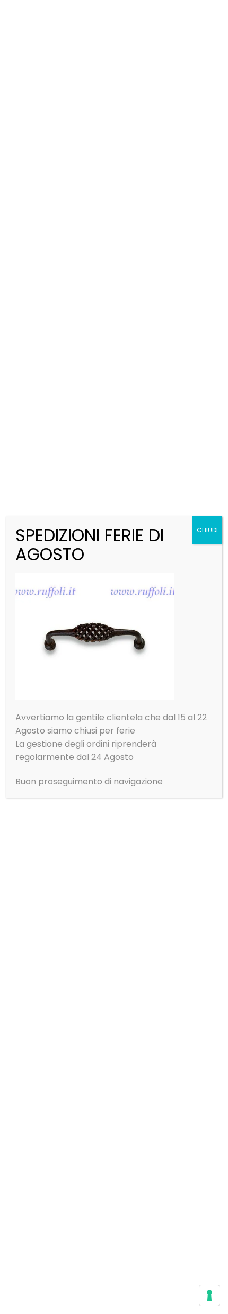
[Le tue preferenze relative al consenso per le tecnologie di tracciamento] (209, 1295)
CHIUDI (207, 529)
